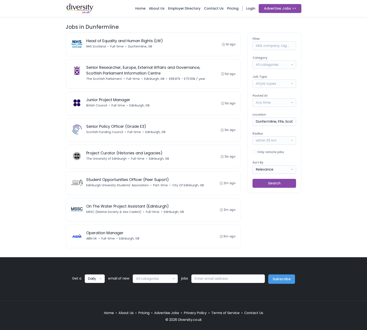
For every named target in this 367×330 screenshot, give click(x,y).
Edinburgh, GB (154, 79)
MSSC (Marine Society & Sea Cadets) (113, 212)
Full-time (117, 46)
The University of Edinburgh (106, 158)
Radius (258, 133)
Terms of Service (225, 312)
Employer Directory (184, 8)
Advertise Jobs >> (280, 8)
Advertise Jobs (166, 312)
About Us (157, 8)
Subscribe (282, 279)
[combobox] (274, 64)
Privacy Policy (195, 312)
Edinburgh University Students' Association (117, 185)
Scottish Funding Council (104, 132)
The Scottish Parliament (104, 79)
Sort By (258, 162)
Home (140, 8)
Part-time (160, 185)
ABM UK (91, 238)
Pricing (233, 8)
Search (274, 183)
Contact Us (214, 8)
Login (250, 8)
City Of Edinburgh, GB (188, 185)
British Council (96, 105)
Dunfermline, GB (140, 46)
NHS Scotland (96, 46)
